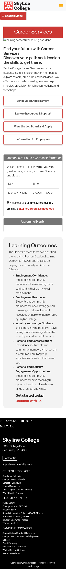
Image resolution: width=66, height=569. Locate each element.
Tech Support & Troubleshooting (17, 489)
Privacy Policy (9, 509)
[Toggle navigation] (61, 5)
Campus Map (9, 536)
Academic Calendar (12, 476)
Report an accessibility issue (17, 464)
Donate (6, 539)
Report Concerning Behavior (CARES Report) (23, 513)
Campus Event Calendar (14, 479)
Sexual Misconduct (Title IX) (16, 516)
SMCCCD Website (11, 553)
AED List (23, 506)
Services (20, 536)
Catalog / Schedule (12, 482)
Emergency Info (10, 506)
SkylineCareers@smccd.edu (36, 208)
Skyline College (29, 562)
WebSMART (8, 493)
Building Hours (32, 536)
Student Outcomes (26, 533)
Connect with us (28, 401)
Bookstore (15, 486)
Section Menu (13, 16)
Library (6, 486)
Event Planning (10, 543)
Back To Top (7, 426)
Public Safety (9, 502)
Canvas (19, 493)
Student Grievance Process (15, 519)
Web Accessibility (11, 523)
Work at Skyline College (14, 550)
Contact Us (10, 458)
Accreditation (9, 533)
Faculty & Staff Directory (14, 546)
